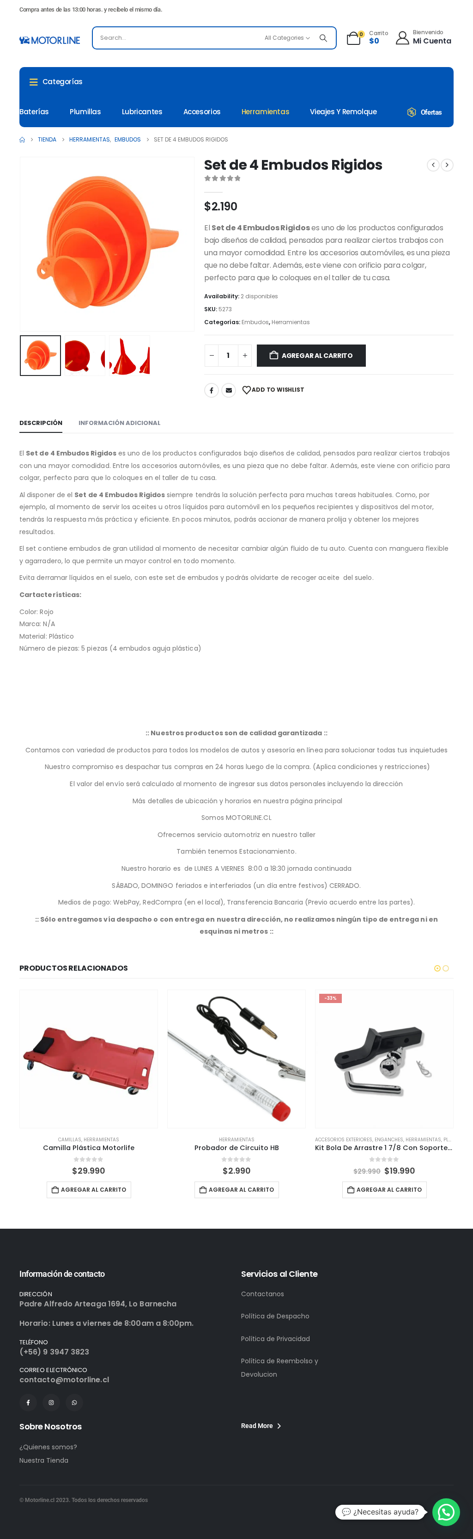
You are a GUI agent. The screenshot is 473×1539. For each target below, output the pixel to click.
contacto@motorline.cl (64, 1379)
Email (228, 390)
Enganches (389, 1139)
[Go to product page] (89, 1059)
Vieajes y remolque (343, 112)
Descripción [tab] (40, 423)
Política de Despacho (275, 1316)
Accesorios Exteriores (343, 1139)
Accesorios (202, 112)
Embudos (255, 322)
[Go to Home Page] (22, 139)
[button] (22, 244)
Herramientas (266, 112)
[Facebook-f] (28, 1402)
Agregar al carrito (317, 355)
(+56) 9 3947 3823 (54, 1352)
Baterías (34, 112)
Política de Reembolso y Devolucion (279, 1367)
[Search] (323, 38)
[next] (447, 165)
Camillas (69, 1139)
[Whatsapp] (74, 1402)
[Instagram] (51, 1402)
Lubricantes (142, 112)
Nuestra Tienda (43, 1460)
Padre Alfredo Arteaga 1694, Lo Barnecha (97, 1304)
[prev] (433, 165)
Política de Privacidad (275, 1338)
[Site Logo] (49, 40)
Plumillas (85, 112)
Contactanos (262, 1294)
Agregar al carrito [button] (93, 1190)
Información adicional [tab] (120, 423)
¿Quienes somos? (48, 1447)
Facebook (211, 390)
